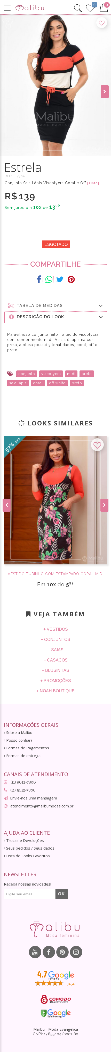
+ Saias (56, 650)
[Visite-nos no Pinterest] (62, 952)
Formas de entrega (23, 755)
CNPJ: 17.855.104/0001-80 (55, 1034)
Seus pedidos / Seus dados (29, 848)
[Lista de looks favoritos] (90, 7)
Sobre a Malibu (18, 732)
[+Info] (93, 183)
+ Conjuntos (55, 639)
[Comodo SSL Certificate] (56, 999)
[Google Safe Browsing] (56, 1013)
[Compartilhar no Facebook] (39, 279)
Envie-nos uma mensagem (33, 798)
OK (61, 894)
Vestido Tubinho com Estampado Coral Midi (56, 574)
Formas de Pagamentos (27, 748)
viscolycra (51, 374)
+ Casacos (56, 660)
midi (71, 374)
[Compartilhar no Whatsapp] (49, 279)
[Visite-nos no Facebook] (49, 952)
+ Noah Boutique (55, 691)
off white (57, 383)
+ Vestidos (55, 629)
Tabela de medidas (38, 305)
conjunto (26, 374)
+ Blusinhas (55, 670)
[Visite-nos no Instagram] (76, 952)
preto (87, 374)
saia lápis (18, 383)
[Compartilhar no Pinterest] (71, 279)
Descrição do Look (39, 316)
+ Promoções (55, 680)
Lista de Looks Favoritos (27, 855)
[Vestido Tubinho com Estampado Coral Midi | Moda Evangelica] (55, 500)
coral (38, 383)
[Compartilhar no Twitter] (60, 279)
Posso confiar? (19, 740)
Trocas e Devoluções (24, 840)
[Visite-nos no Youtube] (35, 952)
